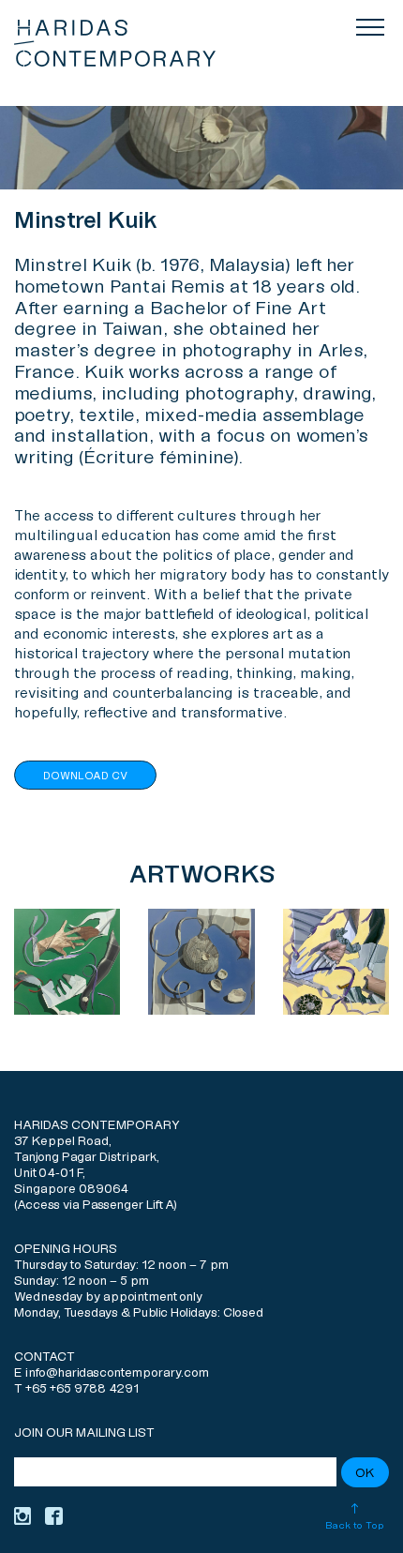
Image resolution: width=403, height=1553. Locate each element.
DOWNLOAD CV (85, 776)
